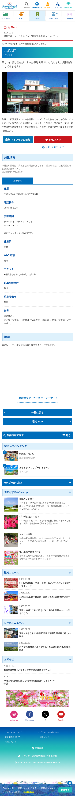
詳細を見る (29, 791)
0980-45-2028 (11, 208)
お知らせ (9, 659)
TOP (4, 44)
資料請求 (39, 748)
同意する (65, 790)
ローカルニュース (14, 622)
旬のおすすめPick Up (16, 492)
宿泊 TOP (37, 421)
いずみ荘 (42, 44)
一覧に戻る (37, 412)
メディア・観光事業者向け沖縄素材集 (39, 756)
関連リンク (44, 737)
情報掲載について (12, 737)
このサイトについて (13, 732)
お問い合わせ (10, 742)
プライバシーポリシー (49, 732)
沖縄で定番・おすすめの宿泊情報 (22, 44)
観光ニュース (11, 572)
